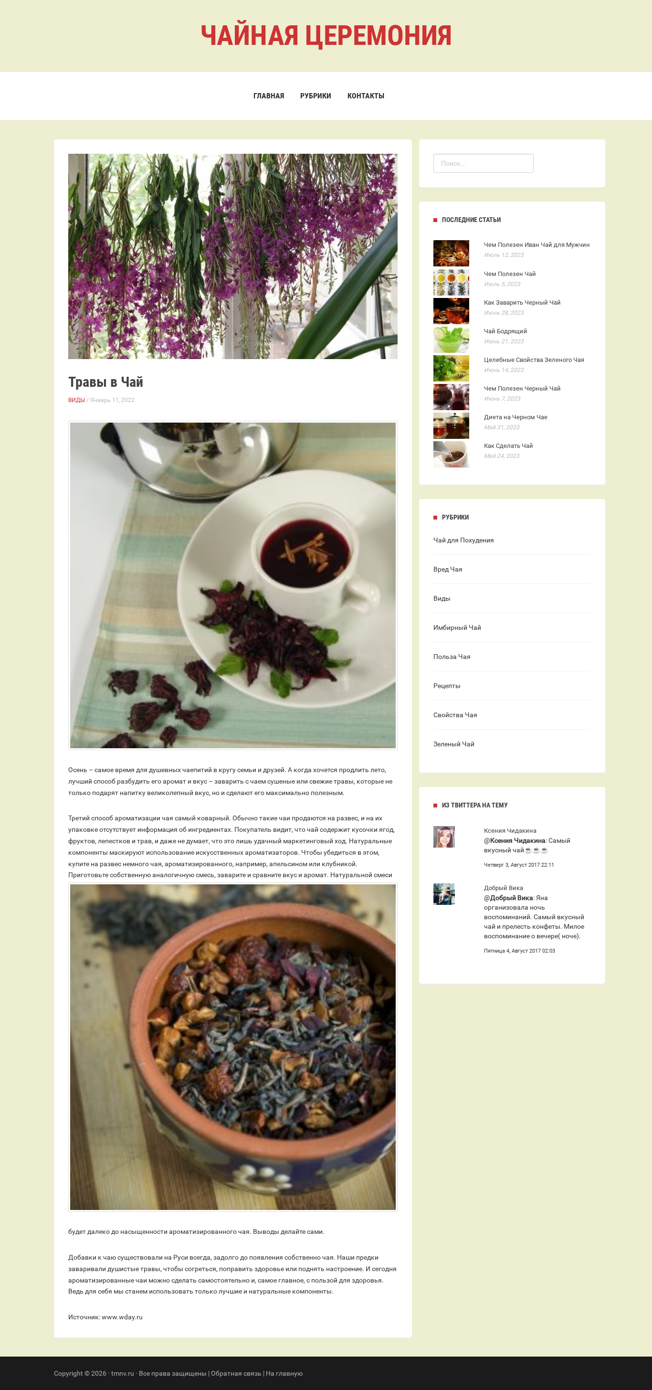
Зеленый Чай (453, 744)
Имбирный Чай (457, 627)
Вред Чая (448, 569)
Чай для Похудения (463, 540)
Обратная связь (236, 1373)
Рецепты (447, 686)
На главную (284, 1373)
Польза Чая (452, 656)
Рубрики (315, 95)
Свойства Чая (455, 715)
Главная (268, 95)
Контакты (365, 95)
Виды (76, 400)
